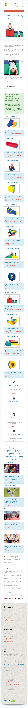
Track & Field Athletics (8, 648)
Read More (14, 393)
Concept (6, 568)
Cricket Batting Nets (8, 635)
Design (11, 568)
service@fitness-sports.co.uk (13, 684)
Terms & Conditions (11, 692)
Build (16, 568)
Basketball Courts (7, 631)
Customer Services (7, 612)
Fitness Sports (7, 609)
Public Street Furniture (8, 641)
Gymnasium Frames (8, 638)
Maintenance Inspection (8, 622)
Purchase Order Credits (8, 625)
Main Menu (13, 11)
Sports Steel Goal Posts (8, 644)
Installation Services (8, 619)
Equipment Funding (7, 616)
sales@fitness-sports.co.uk (12, 681)
